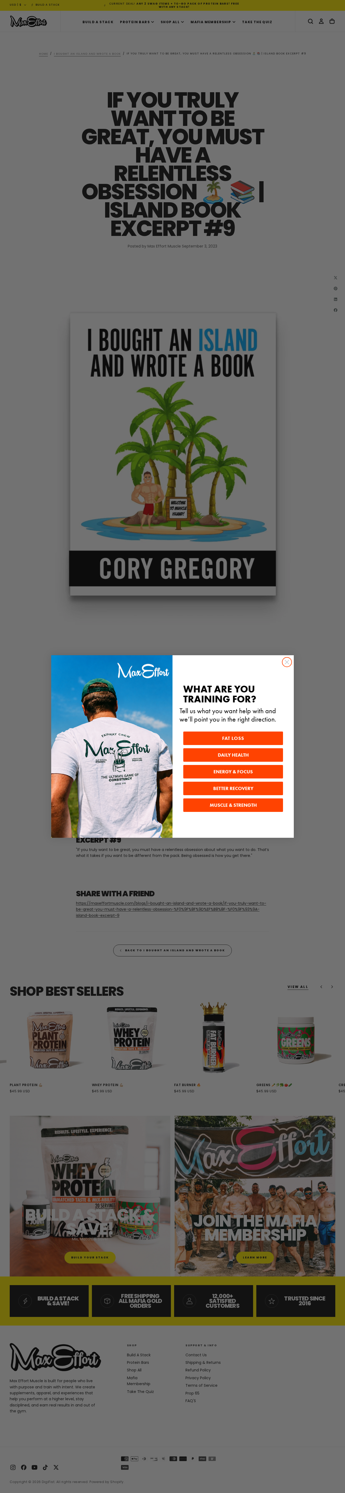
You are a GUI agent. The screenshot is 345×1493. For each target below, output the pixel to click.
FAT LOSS (233, 738)
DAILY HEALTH (233, 755)
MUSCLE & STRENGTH (233, 805)
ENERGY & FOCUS (233, 772)
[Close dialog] (287, 662)
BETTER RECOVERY (233, 788)
